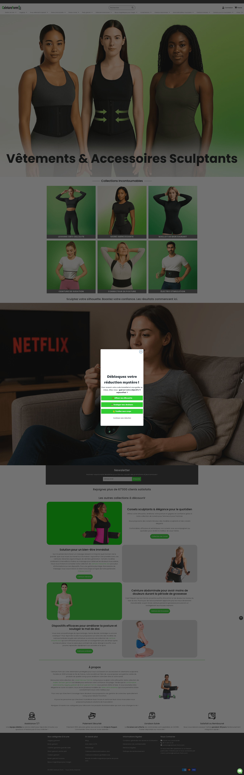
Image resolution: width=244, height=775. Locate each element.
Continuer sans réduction (122, 418)
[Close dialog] (141, 351)
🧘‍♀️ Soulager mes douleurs (122, 404)
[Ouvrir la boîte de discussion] (239, 771)
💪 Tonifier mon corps (122, 411)
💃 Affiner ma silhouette (122, 398)
